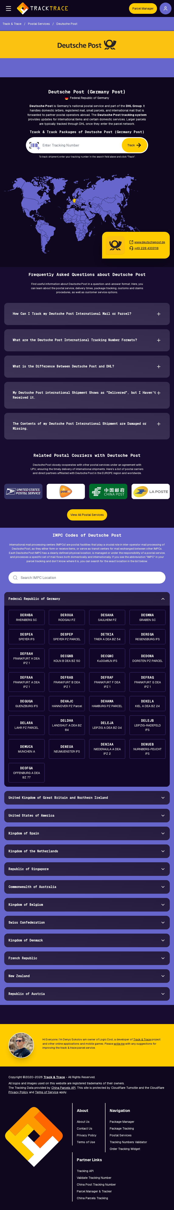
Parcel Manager (143, 8)
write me (119, 1043)
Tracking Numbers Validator (128, 1142)
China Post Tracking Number (96, 1184)
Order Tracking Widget (125, 1149)
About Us (83, 1122)
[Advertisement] (87, 67)
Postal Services (121, 1135)
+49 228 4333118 (146, 248)
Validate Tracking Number (94, 1178)
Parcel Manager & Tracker (94, 1191)
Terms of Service (46, 1092)
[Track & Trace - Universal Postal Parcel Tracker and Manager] (42, 8)
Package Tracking (122, 1128)
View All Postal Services (87, 515)
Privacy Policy (18, 1092)
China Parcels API (63, 1088)
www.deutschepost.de (149, 242)
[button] (8, 8)
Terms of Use (86, 1142)
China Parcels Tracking (92, 1198)
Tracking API (85, 1171)
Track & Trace (142, 1039)
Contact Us (84, 1128)
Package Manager (122, 1122)
